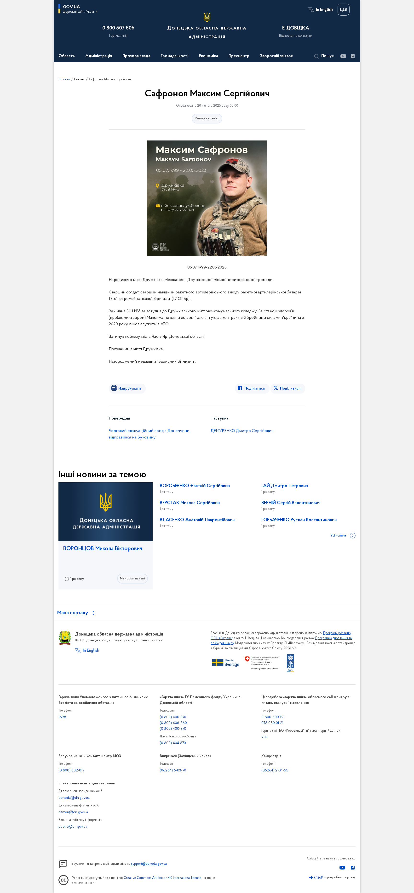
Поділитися (254, 389)
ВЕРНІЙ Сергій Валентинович (290, 503)
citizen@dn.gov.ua (73, 812)
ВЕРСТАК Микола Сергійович (190, 503)
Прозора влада (136, 56)
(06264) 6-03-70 (173, 770)
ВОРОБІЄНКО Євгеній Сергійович (195, 486)
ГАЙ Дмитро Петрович (284, 486)
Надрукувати (129, 389)
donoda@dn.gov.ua (74, 798)
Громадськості (174, 56)
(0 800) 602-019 (71, 770)
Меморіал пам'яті (207, 118)
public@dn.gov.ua (72, 827)
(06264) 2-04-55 (274, 770)
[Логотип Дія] (344, 10)
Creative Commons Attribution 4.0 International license (162, 878)
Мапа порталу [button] (72, 613)
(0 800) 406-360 (173, 723)
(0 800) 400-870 (173, 717)
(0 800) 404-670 (173, 743)
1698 (62, 717)
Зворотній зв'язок (276, 56)
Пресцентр (239, 56)
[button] (324, 56)
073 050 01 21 (272, 723)
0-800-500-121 (273, 717)
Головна (64, 79)
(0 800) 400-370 (173, 729)
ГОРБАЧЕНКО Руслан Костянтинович (299, 520)
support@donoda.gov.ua (149, 864)
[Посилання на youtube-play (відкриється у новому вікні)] (343, 56)
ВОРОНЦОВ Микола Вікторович (102, 549)
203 (264, 737)
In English (324, 10)
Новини (79, 79)
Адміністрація (98, 56)
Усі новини (338, 535)
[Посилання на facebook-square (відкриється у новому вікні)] (353, 56)
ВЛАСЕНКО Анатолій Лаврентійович (197, 520)
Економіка (208, 56)
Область (66, 56)
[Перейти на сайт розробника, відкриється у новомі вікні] (316, 877)
